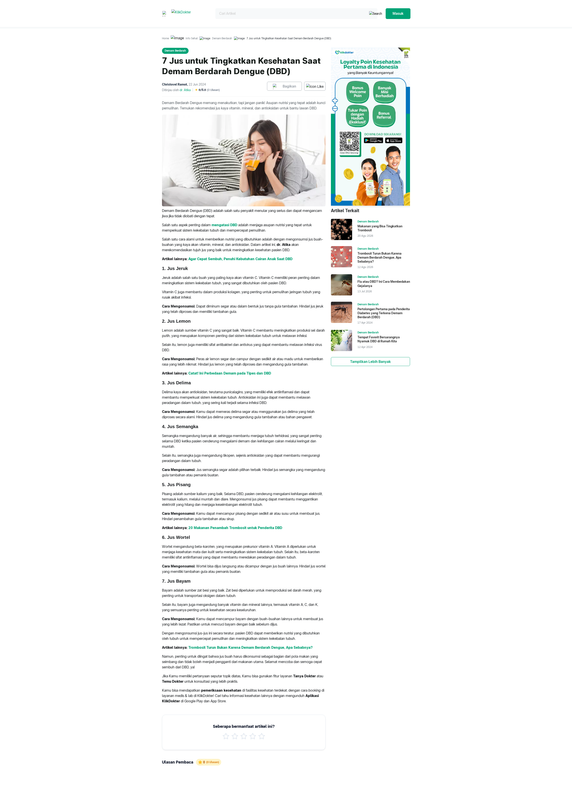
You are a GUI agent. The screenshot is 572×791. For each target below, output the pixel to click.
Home (165, 38)
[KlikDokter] (189, 13)
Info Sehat (192, 38)
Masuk (398, 13)
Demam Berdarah (222, 38)
